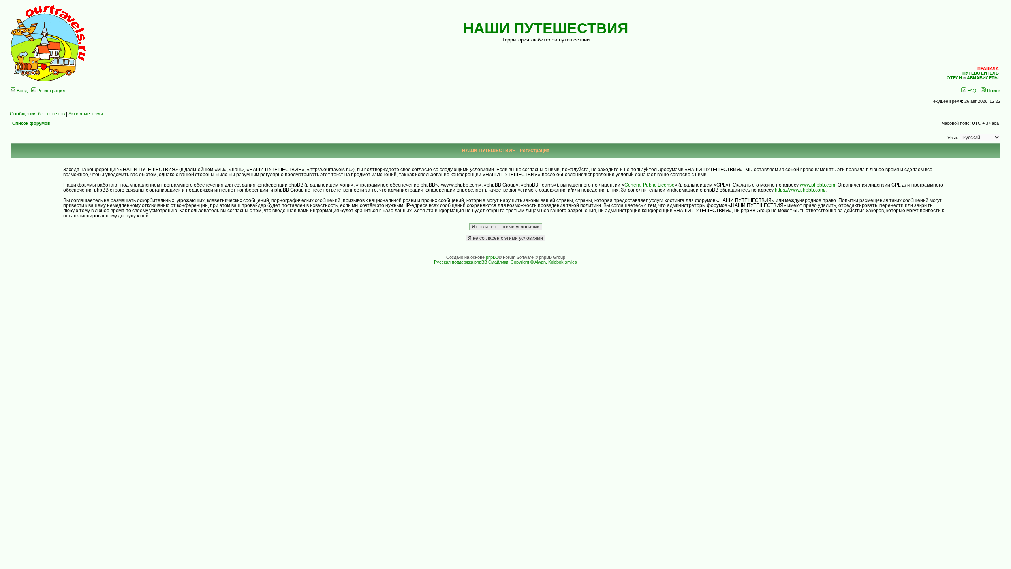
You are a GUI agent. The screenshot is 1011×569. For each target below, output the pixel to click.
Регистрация (51, 90)
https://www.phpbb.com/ (800, 189)
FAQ (971, 90)
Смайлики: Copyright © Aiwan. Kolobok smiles (532, 262)
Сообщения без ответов (37, 113)
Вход (21, 90)
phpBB (492, 257)
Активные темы (85, 113)
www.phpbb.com (817, 184)
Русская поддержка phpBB (460, 262)
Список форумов (31, 123)
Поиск (993, 90)
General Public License (649, 184)
